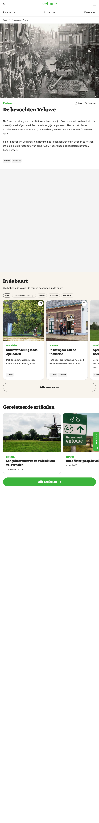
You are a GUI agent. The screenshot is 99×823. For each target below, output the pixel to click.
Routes (5, 20)
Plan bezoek (10, 12)
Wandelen (54, 295)
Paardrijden (67, 295)
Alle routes (47, 387)
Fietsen (8, 103)
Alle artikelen (47, 482)
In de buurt (50, 12)
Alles (7, 295)
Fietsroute (16, 161)
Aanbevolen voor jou (22, 295)
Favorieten (90, 12)
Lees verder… (10, 150)
